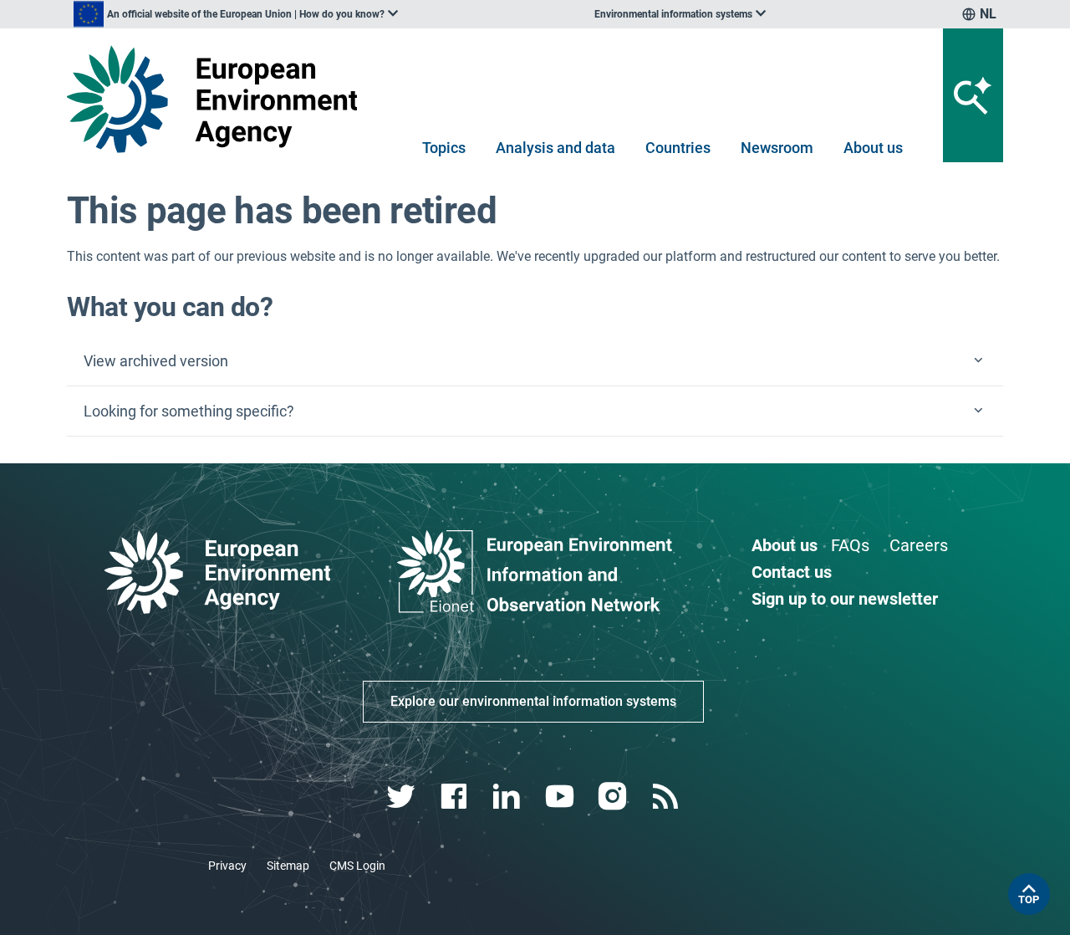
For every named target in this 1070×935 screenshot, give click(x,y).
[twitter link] (402, 796)
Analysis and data (555, 147)
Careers (918, 545)
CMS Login (357, 865)
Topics (444, 147)
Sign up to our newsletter (845, 599)
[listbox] (236, 14)
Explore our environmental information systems (533, 701)
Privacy (227, 865)
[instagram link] (614, 796)
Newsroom (777, 147)
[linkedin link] (508, 796)
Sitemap (288, 865)
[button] (535, 361)
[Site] (218, 99)
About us (873, 147)
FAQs (850, 545)
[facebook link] (456, 796)
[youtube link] (561, 796)
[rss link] (666, 796)
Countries (678, 147)
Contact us (792, 572)
